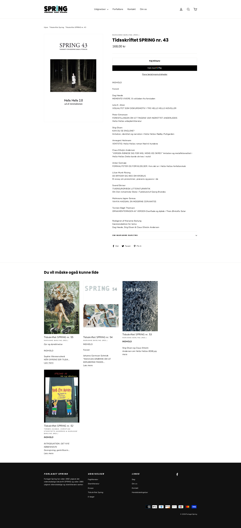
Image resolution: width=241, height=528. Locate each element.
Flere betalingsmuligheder (154, 74)
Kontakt (132, 9)
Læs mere (48, 363)
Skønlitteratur (93, 484)
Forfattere (118, 9)
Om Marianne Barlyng (125, 235)
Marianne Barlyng (122, 35)
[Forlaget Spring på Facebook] (177, 474)
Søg (133, 479)
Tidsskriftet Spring (56, 27)
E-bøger (91, 497)
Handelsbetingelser (140, 492)
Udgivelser (100, 9)
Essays (91, 488)
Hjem (46, 27)
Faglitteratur (93, 479)
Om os (143, 9)
